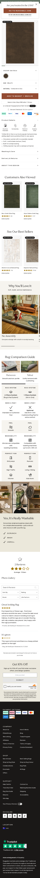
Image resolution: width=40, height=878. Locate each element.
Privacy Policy (7, 747)
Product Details (8, 120)
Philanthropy (7, 733)
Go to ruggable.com (20, 11)
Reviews (22, 740)
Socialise (8, 812)
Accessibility (24, 795)
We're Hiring (7, 737)
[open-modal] (36, 4)
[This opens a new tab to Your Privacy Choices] (19, 804)
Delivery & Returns (10, 158)
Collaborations (8, 766)
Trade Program (25, 737)
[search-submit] (36, 587)
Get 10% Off (20, 664)
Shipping (23, 791)
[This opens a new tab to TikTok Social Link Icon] (25, 816)
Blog (21, 733)
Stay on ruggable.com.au (20, 15)
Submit (20, 680)
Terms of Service (8, 744)
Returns (5, 795)
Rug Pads (23, 766)
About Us (6, 729)
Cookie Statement (26, 747)
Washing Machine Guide (28, 788)
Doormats (6, 769)
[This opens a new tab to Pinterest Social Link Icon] (15, 816)
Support (7, 781)
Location (8, 825)
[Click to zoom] (20, 43)
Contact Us (24, 784)
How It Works (24, 729)
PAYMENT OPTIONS (11, 709)
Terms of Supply (25, 744)
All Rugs (22, 769)
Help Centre (7, 784)
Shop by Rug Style (9, 762)
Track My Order (8, 788)
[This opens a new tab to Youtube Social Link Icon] (20, 816)
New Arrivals (7, 759)
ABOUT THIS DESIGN (10, 165)
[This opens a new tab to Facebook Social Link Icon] (5, 816)
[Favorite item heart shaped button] (36, 21)
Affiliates (6, 740)
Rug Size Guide (8, 791)
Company (7, 727)
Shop (5, 756)
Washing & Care (8, 151)
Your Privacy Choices (10, 804)
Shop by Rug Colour (26, 762)
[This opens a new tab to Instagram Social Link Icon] (10, 816)
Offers (5, 773)
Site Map (6, 798)
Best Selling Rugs (26, 759)
